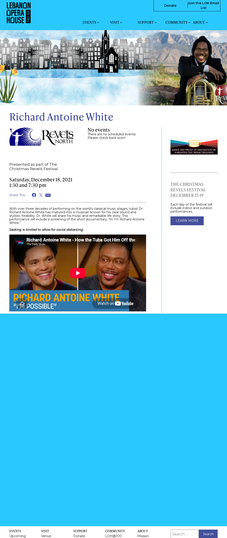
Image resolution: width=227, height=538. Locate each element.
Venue (46, 536)
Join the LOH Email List (203, 5)
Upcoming (17, 536)
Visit (115, 22)
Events (90, 22)
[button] (34, 195)
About (199, 22)
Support (146, 22)
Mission (143, 536)
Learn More (187, 221)
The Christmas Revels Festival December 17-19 (188, 189)
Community (176, 22)
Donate (170, 6)
